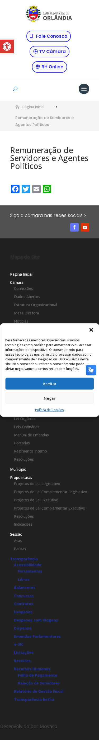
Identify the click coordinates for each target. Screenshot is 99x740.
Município (18, 469)
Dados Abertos (27, 296)
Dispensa (22, 628)
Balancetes (24, 587)
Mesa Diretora (26, 312)
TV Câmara (52, 51)
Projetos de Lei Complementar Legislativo (50, 491)
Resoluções (24, 459)
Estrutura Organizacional (35, 304)
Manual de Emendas (31, 434)
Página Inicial (21, 274)
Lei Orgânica (25, 418)
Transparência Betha (34, 699)
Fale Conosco (51, 36)
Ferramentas (30, 571)
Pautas (20, 548)
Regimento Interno (30, 451)
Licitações (24, 652)
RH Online (52, 67)
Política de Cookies (49, 409)
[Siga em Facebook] (74, 227)
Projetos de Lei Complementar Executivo (49, 508)
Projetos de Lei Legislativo (37, 483)
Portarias (22, 442)
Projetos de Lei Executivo (36, 499)
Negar (49, 398)
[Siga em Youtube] (85, 227)
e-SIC (18, 644)
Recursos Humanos (32, 668)
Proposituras (21, 477)
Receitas (22, 660)
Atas (18, 540)
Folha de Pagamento (37, 675)
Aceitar (49, 383)
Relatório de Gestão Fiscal (39, 691)
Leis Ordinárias (26, 426)
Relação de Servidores (39, 683)
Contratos (23, 603)
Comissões (23, 288)
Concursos (24, 595)
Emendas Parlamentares (37, 636)
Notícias (21, 321)
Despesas (23, 611)
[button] (7, 46)
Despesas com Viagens (36, 620)
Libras (24, 579)
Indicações (23, 524)
